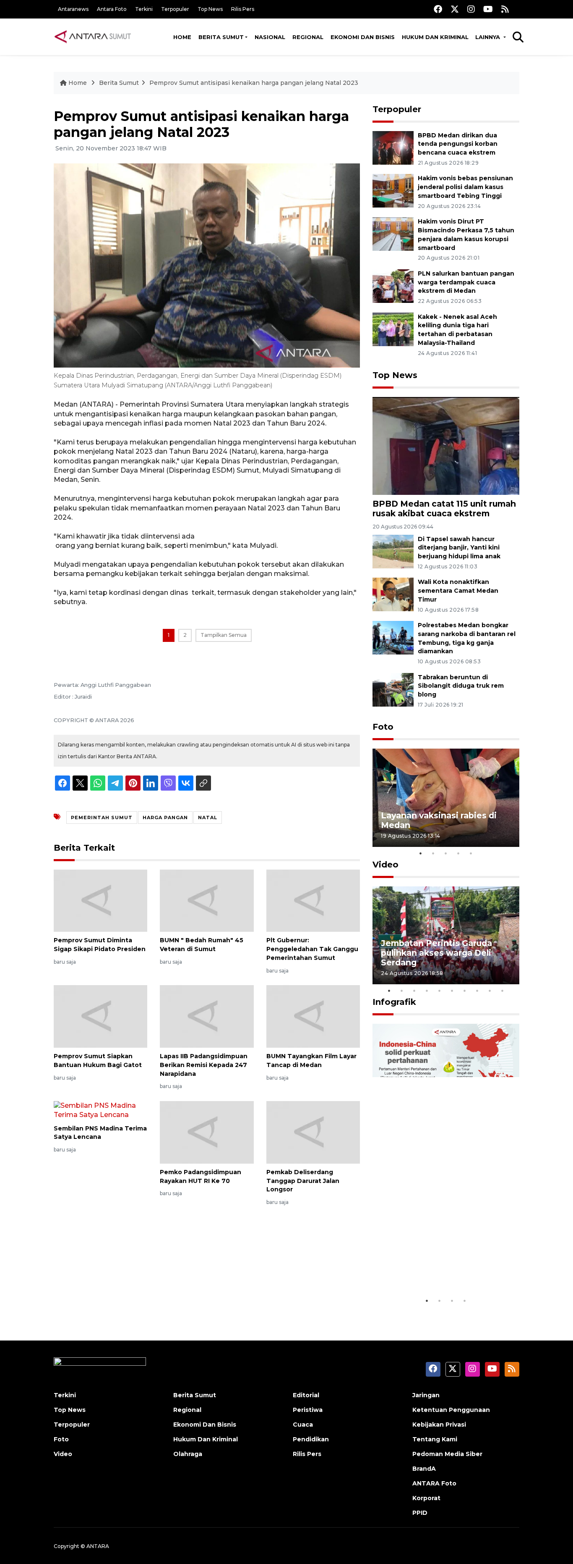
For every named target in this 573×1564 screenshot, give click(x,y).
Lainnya (488, 37)
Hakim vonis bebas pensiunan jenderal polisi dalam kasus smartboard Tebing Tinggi (465, 187)
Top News (210, 9)
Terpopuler (175, 9)
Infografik (394, 1002)
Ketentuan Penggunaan (451, 1410)
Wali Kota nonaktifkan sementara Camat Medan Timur (458, 590)
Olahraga (187, 1454)
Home (182, 37)
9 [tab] (490, 990)
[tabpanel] (445, 797)
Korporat (426, 1498)
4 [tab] (458, 853)
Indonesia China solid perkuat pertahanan (444, 1267)
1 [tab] (421, 853)
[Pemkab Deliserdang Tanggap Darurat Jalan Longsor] (313, 1132)
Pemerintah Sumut (102, 817)
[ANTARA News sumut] (96, 36)
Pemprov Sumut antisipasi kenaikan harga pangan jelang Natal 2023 (253, 83)
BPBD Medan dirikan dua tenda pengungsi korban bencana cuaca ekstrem (457, 144)
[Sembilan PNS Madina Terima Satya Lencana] (100, 1110)
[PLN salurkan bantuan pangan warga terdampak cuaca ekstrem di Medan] (393, 285)
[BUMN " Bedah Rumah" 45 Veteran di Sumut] (206, 900)
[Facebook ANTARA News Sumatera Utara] (438, 9)
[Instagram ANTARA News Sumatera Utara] (471, 9)
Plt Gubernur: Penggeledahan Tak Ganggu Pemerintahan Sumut (312, 949)
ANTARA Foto (434, 1483)
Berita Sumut (221, 37)
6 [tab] (452, 990)
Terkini (144, 9)
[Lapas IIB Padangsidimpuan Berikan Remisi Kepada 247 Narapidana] (206, 1016)
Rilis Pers (242, 9)
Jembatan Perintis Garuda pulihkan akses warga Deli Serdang (436, 952)
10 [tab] (502, 990)
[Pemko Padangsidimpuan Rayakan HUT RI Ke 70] (206, 1132)
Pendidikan (311, 1439)
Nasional (270, 37)
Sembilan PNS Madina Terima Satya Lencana (100, 1133)
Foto (382, 727)
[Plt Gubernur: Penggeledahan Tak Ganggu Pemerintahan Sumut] (313, 900)
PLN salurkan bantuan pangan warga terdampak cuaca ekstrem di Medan (466, 282)
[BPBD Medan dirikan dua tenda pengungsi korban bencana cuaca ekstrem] (393, 147)
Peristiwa (308, 1410)
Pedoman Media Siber (447, 1454)
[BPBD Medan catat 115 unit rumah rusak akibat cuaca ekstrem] (445, 445)
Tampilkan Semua (224, 635)
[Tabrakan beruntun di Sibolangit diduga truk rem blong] (393, 689)
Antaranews (73, 9)
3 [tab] (446, 853)
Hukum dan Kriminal (435, 37)
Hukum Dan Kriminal (205, 1439)
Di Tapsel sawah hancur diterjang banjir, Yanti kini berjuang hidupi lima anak (459, 547)
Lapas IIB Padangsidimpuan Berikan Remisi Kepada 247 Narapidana (203, 1065)
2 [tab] (433, 853)
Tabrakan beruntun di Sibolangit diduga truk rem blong (461, 686)
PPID (419, 1513)
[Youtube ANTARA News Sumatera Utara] (488, 9)
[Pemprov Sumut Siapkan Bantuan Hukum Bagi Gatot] (100, 1016)
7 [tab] (465, 990)
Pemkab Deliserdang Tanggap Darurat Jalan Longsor (302, 1180)
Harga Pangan (165, 817)
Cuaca (303, 1424)
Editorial (306, 1395)
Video (385, 865)
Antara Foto (112, 9)
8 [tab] (477, 990)
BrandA (424, 1468)
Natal (207, 817)
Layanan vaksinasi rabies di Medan (439, 820)
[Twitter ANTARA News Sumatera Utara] (455, 9)
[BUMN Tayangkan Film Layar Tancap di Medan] (313, 1016)
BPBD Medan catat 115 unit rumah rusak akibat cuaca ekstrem (444, 508)
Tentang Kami (434, 1439)
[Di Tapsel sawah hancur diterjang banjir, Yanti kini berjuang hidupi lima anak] (393, 551)
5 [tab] (471, 853)
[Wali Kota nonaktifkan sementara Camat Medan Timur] (393, 594)
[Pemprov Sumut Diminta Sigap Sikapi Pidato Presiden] (100, 900)
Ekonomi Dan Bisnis (363, 37)
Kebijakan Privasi (439, 1424)
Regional (307, 37)
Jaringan (426, 1395)
